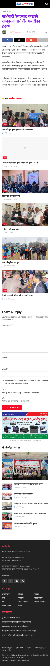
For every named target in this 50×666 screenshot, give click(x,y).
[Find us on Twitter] (10, 581)
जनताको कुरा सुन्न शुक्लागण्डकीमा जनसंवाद (17, 129)
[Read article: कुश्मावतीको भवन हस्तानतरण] (7, 496)
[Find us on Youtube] (16, 581)
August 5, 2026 (10, 477)
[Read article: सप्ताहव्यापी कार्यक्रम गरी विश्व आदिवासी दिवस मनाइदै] (7, 506)
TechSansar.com (23, 660)
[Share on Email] (31, 40)
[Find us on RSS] (22, 581)
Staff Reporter (15, 32)
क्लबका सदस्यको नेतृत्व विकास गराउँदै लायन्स (28, 484)
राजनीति (20, 597)
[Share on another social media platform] (42, 40)
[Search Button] (46, 4)
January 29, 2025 (9, 266)
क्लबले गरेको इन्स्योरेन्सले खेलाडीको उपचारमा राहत (30, 513)
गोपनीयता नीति (6, 650)
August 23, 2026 (21, 497)
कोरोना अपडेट (6, 605)
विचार (20, 605)
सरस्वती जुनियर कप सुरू (10, 262)
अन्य (10, 11)
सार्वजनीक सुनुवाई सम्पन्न (11, 195)
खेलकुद (20, 594)
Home (4, 11)
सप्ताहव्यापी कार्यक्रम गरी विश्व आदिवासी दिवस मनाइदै (31, 503)
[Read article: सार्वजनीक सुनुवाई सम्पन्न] (25, 181)
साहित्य (36, 594)
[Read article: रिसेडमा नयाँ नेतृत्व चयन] (25, 214)
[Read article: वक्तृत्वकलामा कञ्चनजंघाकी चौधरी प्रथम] (25, 468)
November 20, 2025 (10, 199)
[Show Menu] (3, 4)
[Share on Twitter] (19, 40)
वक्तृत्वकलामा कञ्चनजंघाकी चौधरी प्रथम (18, 474)
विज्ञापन (29, 647)
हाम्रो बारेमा (19, 647)
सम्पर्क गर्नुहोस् (39, 647)
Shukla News (17, 655)
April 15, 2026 (8, 133)
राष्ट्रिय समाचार (23, 601)
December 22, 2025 (10, 166)
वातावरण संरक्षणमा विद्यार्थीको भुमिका (25, 523)
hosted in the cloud (8, 660)
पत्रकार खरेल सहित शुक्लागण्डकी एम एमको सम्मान (20, 162)
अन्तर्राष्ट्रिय (5, 594)
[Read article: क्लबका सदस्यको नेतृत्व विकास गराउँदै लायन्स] (7, 486)
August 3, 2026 (20, 507)
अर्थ (3, 601)
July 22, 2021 (31, 32)
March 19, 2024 (20, 527)
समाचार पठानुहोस (7, 647)
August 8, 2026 (20, 487)
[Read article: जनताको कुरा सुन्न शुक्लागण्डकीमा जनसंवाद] (25, 115)
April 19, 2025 (8, 232)
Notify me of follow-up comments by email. (20, 392)
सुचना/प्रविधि (38, 597)
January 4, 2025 (9, 299)
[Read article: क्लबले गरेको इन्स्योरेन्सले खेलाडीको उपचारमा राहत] (7, 516)
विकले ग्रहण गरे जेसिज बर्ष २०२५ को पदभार (17, 295)
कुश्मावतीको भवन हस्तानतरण (23, 494)
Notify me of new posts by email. (16, 400)
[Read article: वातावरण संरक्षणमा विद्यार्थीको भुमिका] (7, 525)
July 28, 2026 (20, 517)
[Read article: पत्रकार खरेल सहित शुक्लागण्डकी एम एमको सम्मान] (25, 148)
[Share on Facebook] (7, 40)
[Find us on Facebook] (4, 581)
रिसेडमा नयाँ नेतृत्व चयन (10, 229)
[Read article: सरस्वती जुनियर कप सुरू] (25, 248)
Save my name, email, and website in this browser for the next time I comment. (26, 382)
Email (5, 369)
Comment (7, 325)
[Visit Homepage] (25, 4)
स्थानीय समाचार (39, 601)
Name (5, 357)
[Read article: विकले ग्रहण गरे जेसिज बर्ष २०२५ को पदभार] (25, 281)
